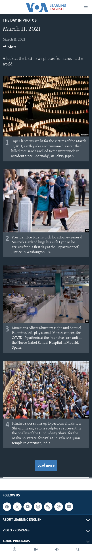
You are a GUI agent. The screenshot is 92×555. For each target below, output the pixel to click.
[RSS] (48, 506)
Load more (46, 466)
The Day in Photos (20, 21)
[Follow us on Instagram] (38, 506)
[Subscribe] (69, 506)
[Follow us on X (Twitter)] (17, 506)
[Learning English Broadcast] (56, 549)
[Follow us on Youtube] (27, 506)
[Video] (35, 549)
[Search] (77, 549)
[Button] (9, 48)
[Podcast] (58, 506)
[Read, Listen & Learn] (14, 549)
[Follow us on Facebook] (7, 506)
